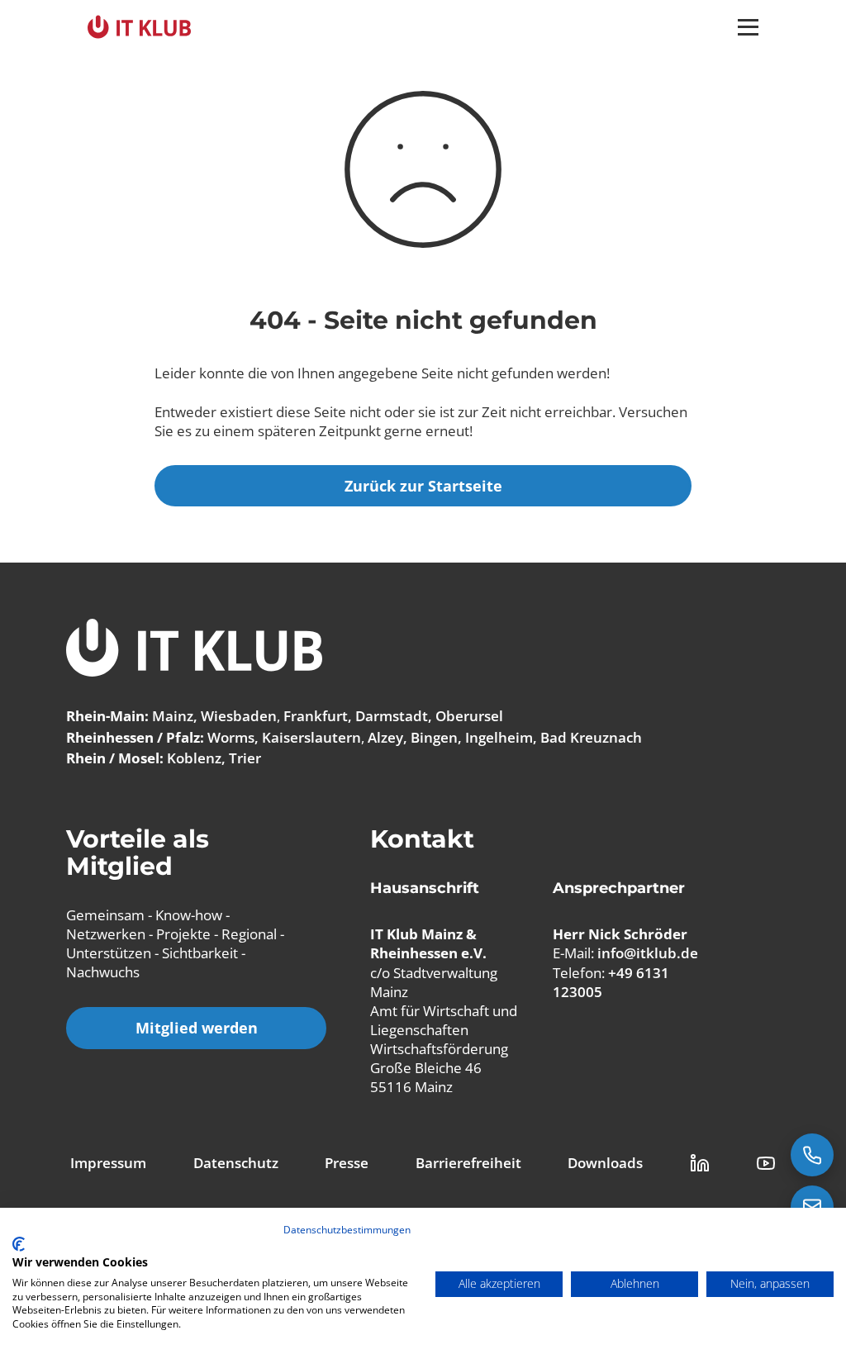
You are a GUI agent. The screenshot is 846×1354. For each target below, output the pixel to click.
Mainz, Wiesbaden (214, 715)
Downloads (605, 1162)
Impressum (108, 1162)
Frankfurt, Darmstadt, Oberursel (393, 715)
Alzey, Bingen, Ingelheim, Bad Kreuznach (505, 737)
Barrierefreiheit (468, 1162)
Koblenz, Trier (214, 757)
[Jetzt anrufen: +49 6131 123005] (812, 1154)
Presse (346, 1162)
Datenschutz (235, 1162)
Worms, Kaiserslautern (284, 737)
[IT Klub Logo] (194, 650)
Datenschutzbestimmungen (347, 1230)
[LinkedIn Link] (700, 1163)
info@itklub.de (647, 952)
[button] (748, 27)
